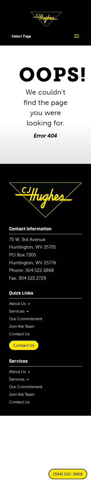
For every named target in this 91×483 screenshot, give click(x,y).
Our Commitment (25, 319)
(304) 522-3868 (68, 474)
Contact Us (19, 334)
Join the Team (22, 327)
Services (17, 312)
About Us (17, 304)
